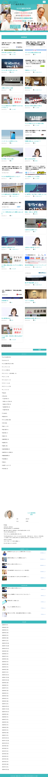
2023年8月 (4, 685)
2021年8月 (4, 748)
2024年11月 (4, 645)
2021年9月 (4, 745)
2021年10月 (4, 743)
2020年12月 (4, 769)
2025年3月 (4, 635)
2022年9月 (4, 714)
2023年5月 (4, 693)
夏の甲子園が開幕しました (31, 283)
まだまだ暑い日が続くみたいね (9, 70)
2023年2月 (4, 701)
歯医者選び (5, 439)
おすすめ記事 (13, 268)
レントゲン (5, 389)
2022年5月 (4, 724)
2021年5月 (4, 756)
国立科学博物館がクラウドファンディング (35, 265)
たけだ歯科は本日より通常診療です (11, 194)
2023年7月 (4, 688)
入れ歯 (4, 413)
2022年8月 (4, 716)
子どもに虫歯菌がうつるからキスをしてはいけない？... (19, 594)
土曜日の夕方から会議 (7, 88)
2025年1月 (4, 640)
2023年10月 (4, 680)
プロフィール (5, 383)
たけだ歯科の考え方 (38, 72)
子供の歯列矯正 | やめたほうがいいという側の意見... (18, 570)
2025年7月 (4, 624)
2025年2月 (4, 638)
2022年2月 (4, 732)
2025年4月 (4, 632)
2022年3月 (4, 730)
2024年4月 (4, 664)
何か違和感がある (6, 318)
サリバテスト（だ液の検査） (9, 373)
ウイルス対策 (5, 370)
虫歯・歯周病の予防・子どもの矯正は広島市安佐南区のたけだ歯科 (25, 776)
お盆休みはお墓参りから (31, 229)
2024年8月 (4, 653)
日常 (11, 90)
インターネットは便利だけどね (9, 141)
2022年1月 (4, 735)
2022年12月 (4, 706)
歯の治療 (4, 429)
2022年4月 (4, 727)
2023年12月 (4, 674)
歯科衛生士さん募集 (7, 452)
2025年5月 (4, 630)
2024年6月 (4, 659)
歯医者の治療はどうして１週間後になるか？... (17, 557)
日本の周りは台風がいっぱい (9, 52)
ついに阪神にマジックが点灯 (32, 176)
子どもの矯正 (13, 54)
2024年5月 (4, 661)
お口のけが (5, 360)
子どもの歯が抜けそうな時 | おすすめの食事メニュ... (18, 576)
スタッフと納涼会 (29, 300)
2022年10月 (4, 711)
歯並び (4, 436)
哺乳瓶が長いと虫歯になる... (13, 600)
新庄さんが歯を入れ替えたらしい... (14, 564)
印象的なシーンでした (30, 70)
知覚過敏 (36, 160)
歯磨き (4, 445)
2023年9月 (4, 682)
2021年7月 (4, 751)
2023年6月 (4, 690)
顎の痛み (4, 468)
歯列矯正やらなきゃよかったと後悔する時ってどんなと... (19, 551)
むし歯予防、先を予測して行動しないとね (35, 194)
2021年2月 (4, 764)
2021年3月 (4, 761)
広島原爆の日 (5, 300)
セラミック (5, 376)
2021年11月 (4, 740)
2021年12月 (4, 738)
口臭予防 (5, 398)
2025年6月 (4, 627)
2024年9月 (4, 651)
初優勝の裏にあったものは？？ (33, 141)
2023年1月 (4, 703)
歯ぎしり (4, 426)
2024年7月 (4, 656)
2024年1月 (4, 672)
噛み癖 (12, 320)
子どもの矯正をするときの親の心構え (34, 123)
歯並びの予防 (6, 404)
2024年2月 (4, 669)
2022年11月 (4, 709)
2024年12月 (4, 643)
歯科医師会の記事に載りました (33, 318)
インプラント (5, 366)
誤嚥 (4, 462)
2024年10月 (4, 648)
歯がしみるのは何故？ (30, 159)
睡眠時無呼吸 (5, 455)
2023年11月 (4, 677)
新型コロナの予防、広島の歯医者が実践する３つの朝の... (19, 613)
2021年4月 (4, 759)
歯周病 (4, 442)
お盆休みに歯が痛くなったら (32, 247)
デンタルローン (6, 379)
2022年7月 (4, 719)
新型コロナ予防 (6, 401)
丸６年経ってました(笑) (8, 159)
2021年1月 (4, 766)
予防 (35, 54)
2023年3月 (4, 698)
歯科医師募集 (5, 449)
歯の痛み (4, 432)
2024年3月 (4, 666)
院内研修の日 (28, 88)
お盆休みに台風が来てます (8, 247)
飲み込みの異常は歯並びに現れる (33, 105)
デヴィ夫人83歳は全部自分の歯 (33, 52)
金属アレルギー (6, 465)
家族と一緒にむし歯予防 (31, 212)
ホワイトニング (6, 386)
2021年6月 (4, 753)
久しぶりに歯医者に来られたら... (14, 606)
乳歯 (4, 392)
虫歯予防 (12, 72)
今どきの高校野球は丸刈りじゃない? (11, 176)
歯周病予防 (5, 407)
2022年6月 (4, 722)
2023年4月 (4, 695)
